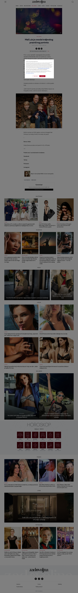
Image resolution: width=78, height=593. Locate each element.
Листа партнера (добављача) (30, 73)
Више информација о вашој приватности (43, 68)
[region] (39, 69)
